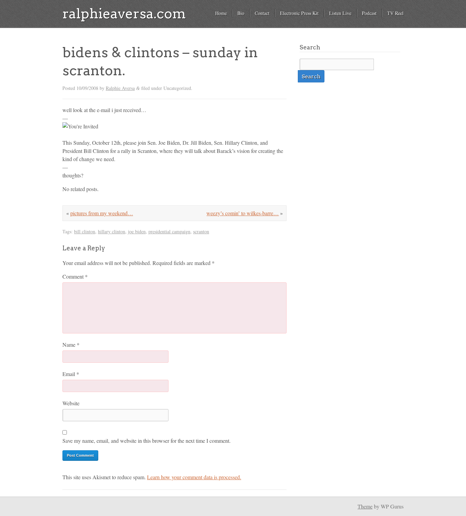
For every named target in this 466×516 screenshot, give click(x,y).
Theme (365, 506)
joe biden (137, 231)
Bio (240, 13)
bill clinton (84, 231)
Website (70, 403)
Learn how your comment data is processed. (194, 477)
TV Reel (395, 13)
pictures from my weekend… (101, 213)
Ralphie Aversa (120, 88)
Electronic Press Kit (299, 13)
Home (221, 13)
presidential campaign (169, 231)
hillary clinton (111, 231)
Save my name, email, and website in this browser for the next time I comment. (146, 440)
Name (70, 344)
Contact (262, 13)
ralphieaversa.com (124, 13)
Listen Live (340, 13)
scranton (201, 231)
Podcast (369, 13)
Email (70, 373)
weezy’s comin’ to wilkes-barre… (242, 213)
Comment (75, 276)
